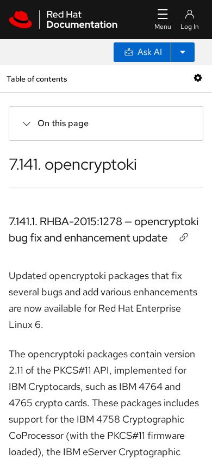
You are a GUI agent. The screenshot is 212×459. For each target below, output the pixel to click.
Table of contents (36, 78)
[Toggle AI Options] (183, 52)
